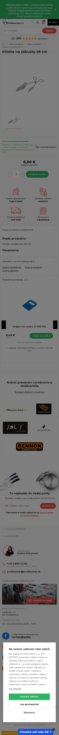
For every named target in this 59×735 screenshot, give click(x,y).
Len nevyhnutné (29, 705)
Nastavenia (29, 712)
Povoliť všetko (29, 697)
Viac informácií (15, 689)
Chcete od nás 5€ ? (35, 732)
